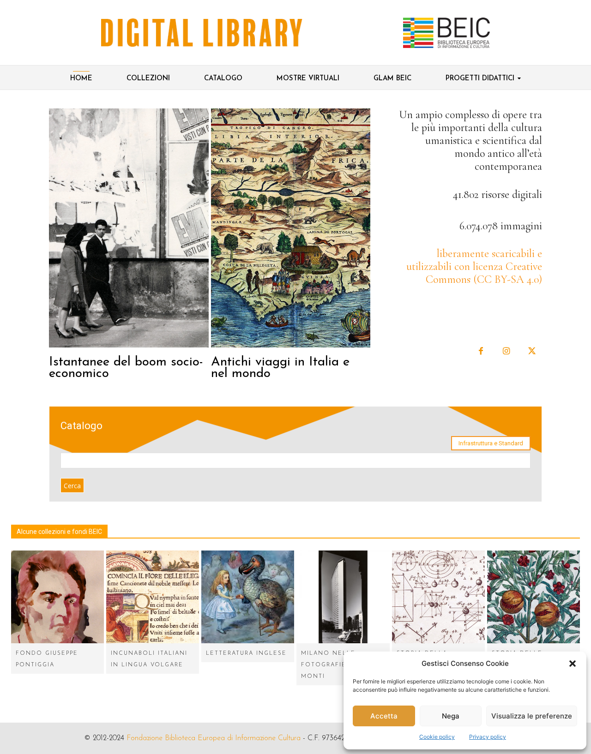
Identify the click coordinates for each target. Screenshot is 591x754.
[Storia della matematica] (438, 597)
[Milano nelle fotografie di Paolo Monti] (342, 597)
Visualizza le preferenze (531, 716)
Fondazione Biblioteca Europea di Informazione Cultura (214, 738)
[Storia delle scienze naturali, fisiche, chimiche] (533, 597)
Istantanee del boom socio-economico (126, 368)
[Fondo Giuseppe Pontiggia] (57, 597)
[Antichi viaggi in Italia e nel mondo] (291, 227)
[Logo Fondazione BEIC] (201, 32)
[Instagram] (506, 351)
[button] (572, 663)
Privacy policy (487, 736)
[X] (531, 351)
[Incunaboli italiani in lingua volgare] (152, 597)
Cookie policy (437, 736)
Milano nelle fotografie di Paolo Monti (342, 665)
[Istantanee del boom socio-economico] (129, 227)
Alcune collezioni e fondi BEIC (59, 531)
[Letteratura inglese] (247, 597)
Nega (450, 716)
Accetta (384, 716)
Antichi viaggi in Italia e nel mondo (280, 368)
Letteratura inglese (246, 653)
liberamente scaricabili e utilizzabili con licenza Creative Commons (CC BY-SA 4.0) (474, 266)
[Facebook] (480, 351)
